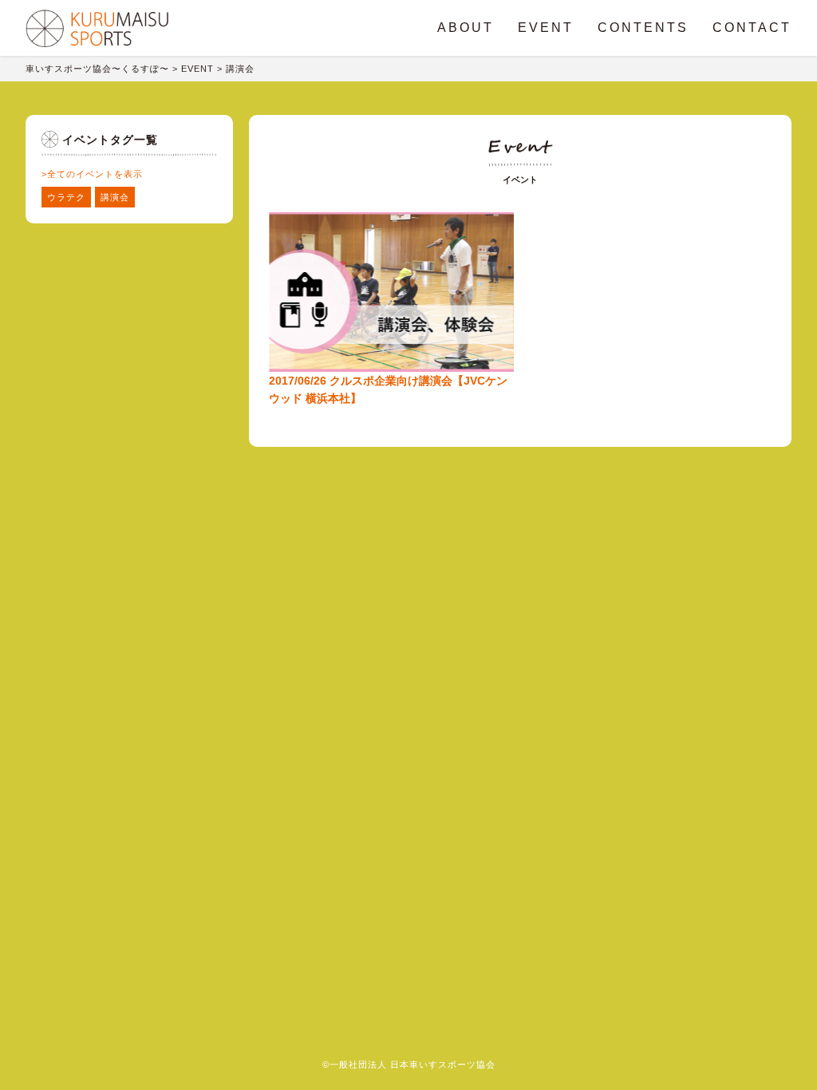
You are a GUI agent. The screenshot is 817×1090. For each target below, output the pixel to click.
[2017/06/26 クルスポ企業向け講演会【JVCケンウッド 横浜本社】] (391, 205)
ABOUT (465, 27)
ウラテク (66, 197)
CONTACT (751, 27)
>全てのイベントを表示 (92, 174)
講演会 (115, 197)
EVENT (546, 27)
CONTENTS (643, 27)
